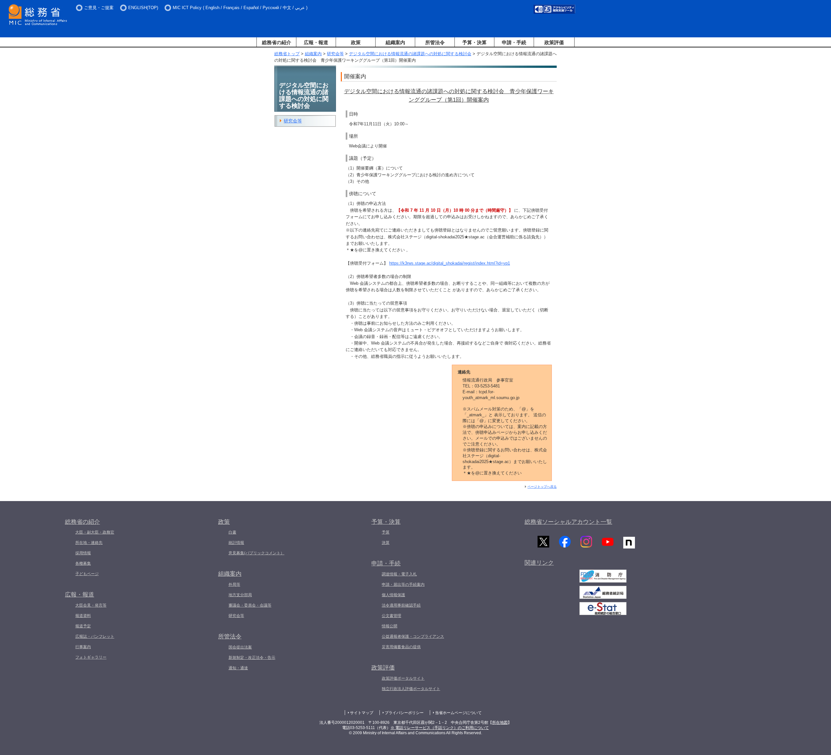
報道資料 (83, 615)
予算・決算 (474, 42)
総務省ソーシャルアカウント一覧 (568, 522)
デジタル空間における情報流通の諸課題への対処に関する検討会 (410, 53)
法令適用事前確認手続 (401, 605)
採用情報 (83, 553)
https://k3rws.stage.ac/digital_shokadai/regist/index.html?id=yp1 (449, 263)
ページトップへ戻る (542, 486)
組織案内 (395, 42)
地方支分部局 (240, 595)
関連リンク (539, 563)
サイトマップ (361, 713)
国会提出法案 (240, 647)
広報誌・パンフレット (94, 636)
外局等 (234, 584)
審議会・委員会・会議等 (250, 605)
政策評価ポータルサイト (403, 678)
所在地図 (500, 722)
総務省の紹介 (276, 42)
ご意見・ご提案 (99, 7)
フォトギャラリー (90, 657)
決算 (386, 542)
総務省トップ (287, 53)
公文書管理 (391, 615)
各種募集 (83, 563)
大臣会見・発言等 (90, 605)
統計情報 (236, 542)
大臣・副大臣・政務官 (94, 532)
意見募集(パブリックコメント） (256, 553)
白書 (232, 532)
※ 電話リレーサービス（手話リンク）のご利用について (440, 728)
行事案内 (83, 647)
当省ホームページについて (458, 713)
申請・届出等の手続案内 (403, 584)
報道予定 (83, 626)
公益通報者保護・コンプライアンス (413, 636)
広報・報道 (316, 42)
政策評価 (554, 42)
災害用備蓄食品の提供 (401, 647)
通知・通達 (238, 668)
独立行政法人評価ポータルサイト (411, 688)
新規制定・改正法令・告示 (252, 657)
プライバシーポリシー (404, 713)
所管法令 (435, 42)
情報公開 (389, 626)
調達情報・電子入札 (399, 574)
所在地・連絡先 (89, 542)
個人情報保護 (393, 595)
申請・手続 (514, 42)
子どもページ (87, 574)
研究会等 (335, 53)
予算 (386, 532)
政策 (356, 42)
